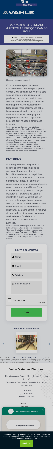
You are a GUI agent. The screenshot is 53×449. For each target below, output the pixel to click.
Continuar (26, 443)
